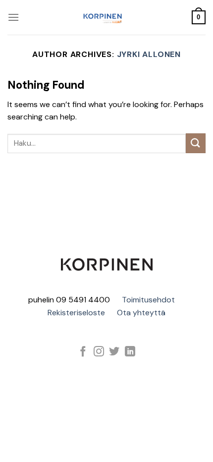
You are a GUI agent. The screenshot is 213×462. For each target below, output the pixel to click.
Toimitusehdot (148, 299)
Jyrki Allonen (149, 54)
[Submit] (196, 143)
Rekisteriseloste (76, 312)
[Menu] (13, 17)
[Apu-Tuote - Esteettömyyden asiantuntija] (102, 17)
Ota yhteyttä (141, 312)
